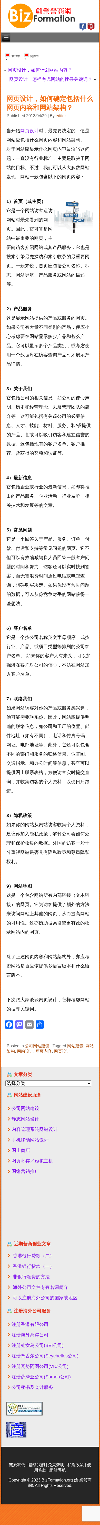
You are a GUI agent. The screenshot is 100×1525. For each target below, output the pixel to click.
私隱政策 (75, 1465)
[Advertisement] (36, 1209)
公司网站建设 (37, 1046)
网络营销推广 (25, 1171)
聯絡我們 (36, 1465)
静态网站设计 (25, 1118)
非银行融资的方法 (31, 1276)
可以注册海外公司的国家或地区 (45, 1297)
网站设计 (25, 1051)
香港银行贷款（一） (33, 1266)
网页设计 (29, 130)
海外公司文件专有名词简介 (40, 1287)
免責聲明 (56, 1465)
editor (61, 116)
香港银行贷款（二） (33, 1255)
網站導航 (57, 1470)
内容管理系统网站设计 (35, 1129)
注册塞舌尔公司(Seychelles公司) (45, 1355)
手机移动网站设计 (30, 1139)
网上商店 (21, 1150)
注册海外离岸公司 (30, 1334)
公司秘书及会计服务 (32, 1387)
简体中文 (31, 57)
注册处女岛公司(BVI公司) (38, 1345)
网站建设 (75, 1046)
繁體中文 (12, 57)
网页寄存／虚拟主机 (32, 1160)
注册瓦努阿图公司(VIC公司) (40, 1366)
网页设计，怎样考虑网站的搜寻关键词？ (50, 79)
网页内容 (43, 1051)
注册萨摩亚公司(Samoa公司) (41, 1376)
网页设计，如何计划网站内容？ (40, 70)
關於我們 (17, 1465)
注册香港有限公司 (30, 1324)
